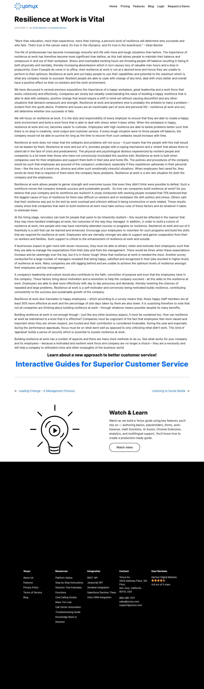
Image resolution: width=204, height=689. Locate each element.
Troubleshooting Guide (67, 612)
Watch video (124, 447)
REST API (92, 577)
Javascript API (95, 582)
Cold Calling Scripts (66, 597)
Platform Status (63, 577)
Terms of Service (32, 592)
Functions (60, 592)
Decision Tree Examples (68, 587)
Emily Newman (40, 28)
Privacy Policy (30, 587)
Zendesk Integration (98, 587)
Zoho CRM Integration (99, 597)
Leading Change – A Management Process (47, 391)
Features (28, 582)
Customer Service (58, 28)
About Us (28, 577)
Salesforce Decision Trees (101, 592)
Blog (25, 597)
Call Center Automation (68, 607)
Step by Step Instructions (69, 582)
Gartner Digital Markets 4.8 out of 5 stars (164, 581)
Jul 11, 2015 (19, 28)
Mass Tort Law (63, 602)
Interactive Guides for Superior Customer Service (102, 364)
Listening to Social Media (168, 391)
